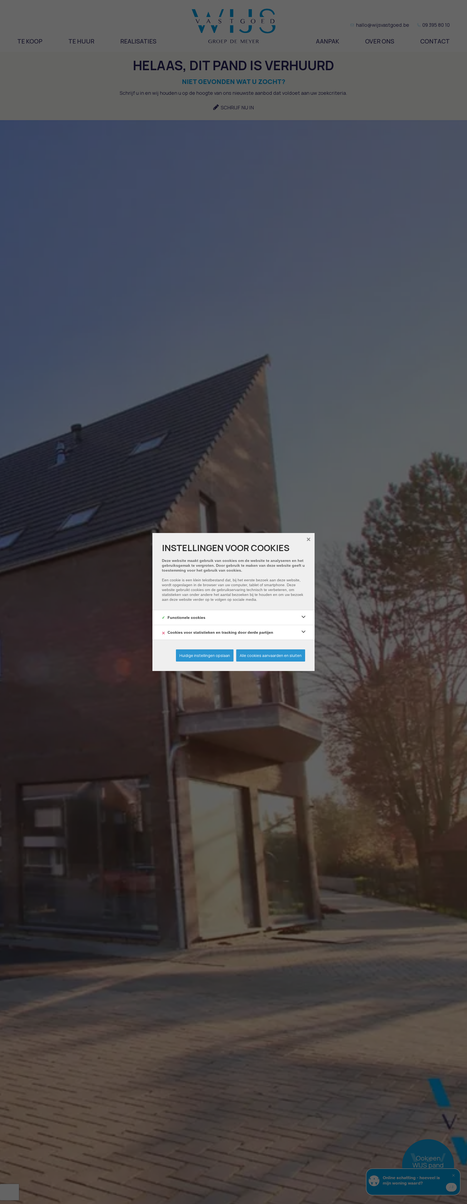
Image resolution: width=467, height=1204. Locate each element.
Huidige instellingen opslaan (204, 655)
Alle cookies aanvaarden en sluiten (271, 655)
